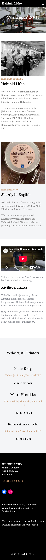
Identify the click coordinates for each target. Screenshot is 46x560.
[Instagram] (10, 491)
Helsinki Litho (12, 3)
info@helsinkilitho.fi (12, 481)
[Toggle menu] (43, 3)
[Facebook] (4, 491)
